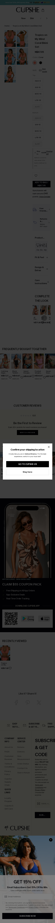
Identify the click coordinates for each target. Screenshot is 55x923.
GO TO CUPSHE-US (27, 464)
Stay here (27, 472)
